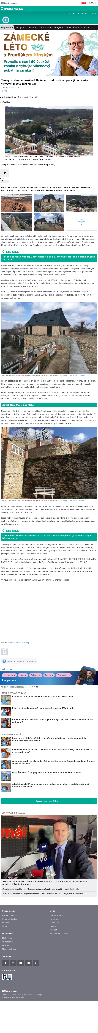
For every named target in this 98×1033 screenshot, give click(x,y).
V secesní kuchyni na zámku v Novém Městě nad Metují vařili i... (44, 696)
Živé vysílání (63, 675)
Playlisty (58, 27)
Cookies (5, 995)
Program (71, 13)
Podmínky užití (29, 995)
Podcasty (6, 945)
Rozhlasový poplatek (59, 933)
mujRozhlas (6, 669)
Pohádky (34, 675)
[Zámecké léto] (49, 53)
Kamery (94, 13)
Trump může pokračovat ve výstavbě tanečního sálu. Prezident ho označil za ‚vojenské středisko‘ (42, 894)
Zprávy (4, 90)
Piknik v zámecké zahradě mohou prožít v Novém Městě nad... (43, 708)
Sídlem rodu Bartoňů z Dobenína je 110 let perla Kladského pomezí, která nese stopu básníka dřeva (46, 537)
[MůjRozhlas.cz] (5, 102)
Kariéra (53, 926)
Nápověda (54, 919)
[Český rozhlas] (8, 3)
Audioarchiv (83, 13)
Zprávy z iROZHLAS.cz (13, 813)
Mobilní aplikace (9, 949)
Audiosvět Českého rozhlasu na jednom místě (19, 687)
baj (27, 643)
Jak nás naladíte (57, 915)
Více (87, 27)
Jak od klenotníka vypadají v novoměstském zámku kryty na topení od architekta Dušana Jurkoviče (48, 258)
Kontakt (53, 930)
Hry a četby (8, 675)
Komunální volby (9, 919)
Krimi (22, 675)
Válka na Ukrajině (9, 915)
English (41, 995)
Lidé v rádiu (55, 923)
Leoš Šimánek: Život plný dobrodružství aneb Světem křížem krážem (46, 772)
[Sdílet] (6, 181)
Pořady (32, 27)
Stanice (5, 923)
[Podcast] (2, 181)
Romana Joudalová (29, 159)
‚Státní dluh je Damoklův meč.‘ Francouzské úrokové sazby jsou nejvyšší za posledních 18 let (40, 889)
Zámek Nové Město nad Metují (18, 405)
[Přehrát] (4, 173)
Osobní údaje (16, 995)
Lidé (68, 27)
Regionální (7, 27)
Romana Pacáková (79, 375)
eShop (5, 926)
